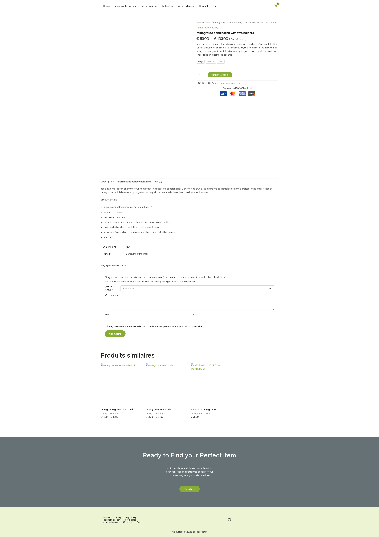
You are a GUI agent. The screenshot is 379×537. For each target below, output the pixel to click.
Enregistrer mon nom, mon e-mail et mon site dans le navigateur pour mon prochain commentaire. (154, 326)
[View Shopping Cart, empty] (275, 5)
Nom (108, 314)
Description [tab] (107, 181)
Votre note (109, 288)
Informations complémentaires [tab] (134, 181)
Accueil (200, 22)
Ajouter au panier (220, 74)
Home (106, 5)
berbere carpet (149, 5)
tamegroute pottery (125, 5)
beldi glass (168, 5)
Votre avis (112, 295)
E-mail (195, 314)
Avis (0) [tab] (158, 181)
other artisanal (186, 5)
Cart (215, 5)
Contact (203, 5)
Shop (208, 22)
